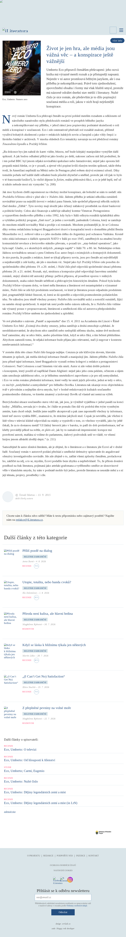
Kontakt (94, 856)
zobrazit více (10, 811)
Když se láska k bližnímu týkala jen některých (54, 645)
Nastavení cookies (63, 870)
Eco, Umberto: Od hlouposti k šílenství (29, 760)
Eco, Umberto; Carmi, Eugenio (24, 771)
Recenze (27, 566)
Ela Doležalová (29, 593)
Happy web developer (65, 928)
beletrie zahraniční (35, 557)
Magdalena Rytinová (32, 624)
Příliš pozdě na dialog (37, 550)
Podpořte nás (65, 856)
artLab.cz (66, 924)
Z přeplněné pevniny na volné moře (46, 708)
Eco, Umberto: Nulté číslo (21, 781)
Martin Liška (28, 655)
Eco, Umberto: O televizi (20, 749)
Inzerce (80, 856)
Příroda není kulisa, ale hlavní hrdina (47, 613)
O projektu (33, 856)
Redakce (48, 856)
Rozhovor (28, 629)
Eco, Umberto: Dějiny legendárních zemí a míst (35, 792)
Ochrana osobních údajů (63, 865)
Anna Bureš (27, 561)
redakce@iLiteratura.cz (29, 519)
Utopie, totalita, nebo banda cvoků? (46, 582)
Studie (7, 767)
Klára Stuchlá (28, 687)
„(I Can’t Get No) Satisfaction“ (43, 676)
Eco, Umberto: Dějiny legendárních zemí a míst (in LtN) (40, 803)
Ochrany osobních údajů (77, 905)
